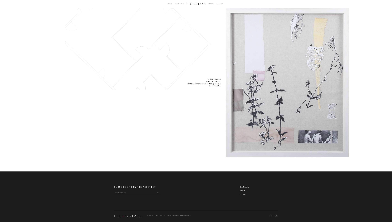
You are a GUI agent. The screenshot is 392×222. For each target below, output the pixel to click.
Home (170, 4)
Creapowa (187, 216)
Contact (220, 4)
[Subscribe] (158, 193)
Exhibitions (179, 4)
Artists (211, 4)
